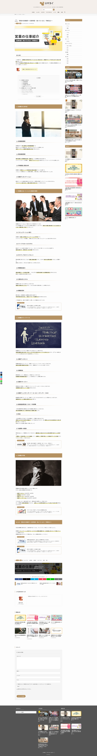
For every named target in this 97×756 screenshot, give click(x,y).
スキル (17, 23)
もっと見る (38, 96)
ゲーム (68, 26)
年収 (46, 560)
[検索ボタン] (64, 12)
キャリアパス (26, 560)
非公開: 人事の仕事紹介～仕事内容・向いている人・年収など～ (40, 443)
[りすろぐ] (48, 3)
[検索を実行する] (54, 9)
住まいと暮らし (69, 45)
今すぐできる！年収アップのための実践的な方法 (37, 510)
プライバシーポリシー (50, 752)
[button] (19, 579)
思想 (67, 58)
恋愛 (67, 61)
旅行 (67, 47)
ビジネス (68, 30)
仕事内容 (30, 560)
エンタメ (68, 23)
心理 (67, 56)
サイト (18, 679)
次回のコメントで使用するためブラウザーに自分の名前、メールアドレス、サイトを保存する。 (35, 684)
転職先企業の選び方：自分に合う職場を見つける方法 (38, 539)
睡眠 (67, 54)
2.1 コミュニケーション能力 (27, 89)
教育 (67, 63)
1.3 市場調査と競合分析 (26, 84)
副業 (67, 34)
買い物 (68, 41)
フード (68, 39)
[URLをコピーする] (58, 579)
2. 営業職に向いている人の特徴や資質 (28, 88)
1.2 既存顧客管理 (25, 83)
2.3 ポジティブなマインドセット (27, 92)
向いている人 (40, 560)
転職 (20, 23)
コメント (19, 656)
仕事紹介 (35, 560)
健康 (67, 52)
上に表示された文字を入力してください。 (24, 689)
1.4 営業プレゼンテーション (27, 86)
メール (18, 675)
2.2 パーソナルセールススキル (27, 91)
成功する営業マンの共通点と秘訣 (33, 305)
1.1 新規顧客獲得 (25, 81)
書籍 (67, 28)
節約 (67, 49)
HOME (44, 752)
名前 (18, 671)
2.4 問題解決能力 (25, 94)
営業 (44, 560)
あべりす (21, 602)
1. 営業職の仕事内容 (24, 80)
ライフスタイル (69, 43)
